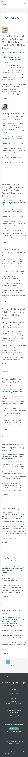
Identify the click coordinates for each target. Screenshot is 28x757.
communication (6, 54)
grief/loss (4, 57)
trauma (19, 57)
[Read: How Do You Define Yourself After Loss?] (5, 551)
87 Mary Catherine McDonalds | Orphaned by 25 (14, 253)
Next (14, 666)
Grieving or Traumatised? (14, 703)
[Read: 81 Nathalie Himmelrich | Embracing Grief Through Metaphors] (5, 438)
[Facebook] (20, 731)
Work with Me (14, 715)
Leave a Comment (7, 52)
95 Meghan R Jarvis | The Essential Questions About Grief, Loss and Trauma (13, 117)
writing (24, 131)
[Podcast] (11, 731)
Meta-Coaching (15, 568)
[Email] (17, 731)
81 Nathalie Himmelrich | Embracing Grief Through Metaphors (14, 448)
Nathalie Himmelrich (14, 710)
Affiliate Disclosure (14, 743)
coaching (21, 52)
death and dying (6, 516)
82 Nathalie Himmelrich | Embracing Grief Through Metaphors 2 (14, 382)
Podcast (14, 698)
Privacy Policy (18, 741)
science (10, 129)
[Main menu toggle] (25, 3)
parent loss (5, 263)
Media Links (14, 713)
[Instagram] (8, 731)
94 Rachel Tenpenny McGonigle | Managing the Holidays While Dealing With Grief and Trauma (12, 190)
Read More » (5, 98)
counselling (14, 54)
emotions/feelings (11, 56)
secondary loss (12, 57)
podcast (15, 52)
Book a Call (14, 728)
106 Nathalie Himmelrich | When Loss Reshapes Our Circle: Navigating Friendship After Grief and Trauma (14, 42)
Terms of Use (9, 741)
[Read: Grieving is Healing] (5, 503)
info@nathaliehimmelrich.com (14, 724)
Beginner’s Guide (14, 693)
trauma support (6, 59)
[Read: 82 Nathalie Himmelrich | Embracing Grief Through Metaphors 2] (5, 373)
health (15, 204)
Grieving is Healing (10, 509)
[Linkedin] (14, 731)
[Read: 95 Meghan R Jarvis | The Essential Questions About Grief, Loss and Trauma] (5, 107)
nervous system (20, 261)
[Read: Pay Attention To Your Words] (5, 605)
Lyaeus (21, 753)
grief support (20, 56)
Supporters (14, 701)
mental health (6, 568)
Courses (14, 696)
